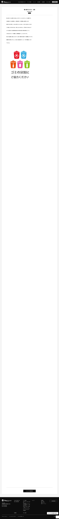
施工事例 (39, 1)
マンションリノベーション (26, 508)
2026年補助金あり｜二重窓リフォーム (26, 505)
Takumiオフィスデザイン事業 (26, 502)
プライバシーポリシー (4, 516)
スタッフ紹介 (48, 1)
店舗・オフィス (43, 502)
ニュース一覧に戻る (29, 491)
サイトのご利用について (21, 516)
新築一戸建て (42, 501)
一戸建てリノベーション (26, 507)
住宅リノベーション (43, 503)
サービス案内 (29, 1)
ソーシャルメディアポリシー (12, 516)
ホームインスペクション (26, 509)
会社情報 (43, 1)
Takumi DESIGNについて (22, 1)
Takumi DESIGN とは (17, 500)
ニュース (34, 1)
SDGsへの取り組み (16, 501)
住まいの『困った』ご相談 (26, 506)
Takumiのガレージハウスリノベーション (26, 503)
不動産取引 (24, 510)
